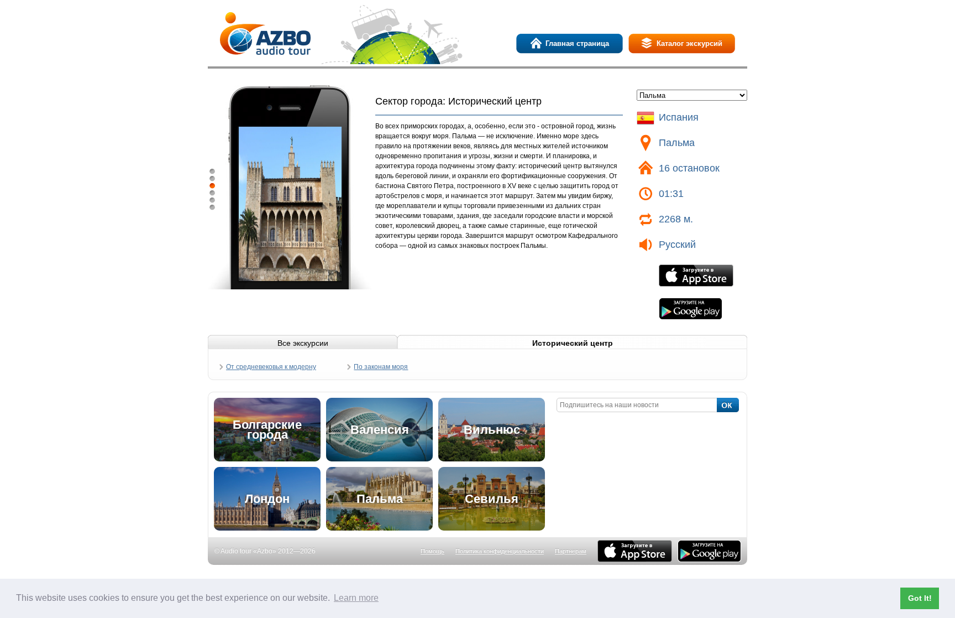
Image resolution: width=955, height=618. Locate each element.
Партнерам (570, 551)
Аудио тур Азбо (265, 33)
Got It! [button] (920, 598)
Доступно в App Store (696, 275)
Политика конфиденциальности (499, 551)
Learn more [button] (356, 598)
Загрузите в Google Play (690, 309)
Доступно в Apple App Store (634, 551)
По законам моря (381, 367)
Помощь (432, 551)
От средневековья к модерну (271, 367)
